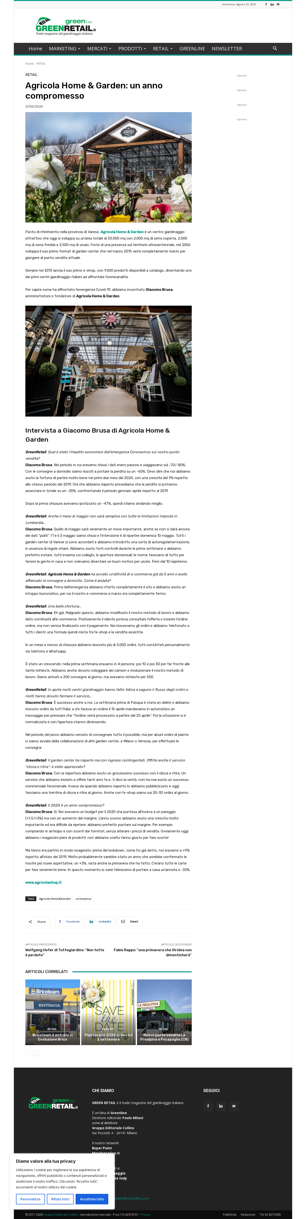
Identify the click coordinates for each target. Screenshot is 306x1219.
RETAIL (161, 48)
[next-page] (36, 1053)
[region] (62, 1181)
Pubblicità (229, 1215)
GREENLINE (192, 48)
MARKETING (62, 48)
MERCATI (97, 48)
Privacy (145, 1215)
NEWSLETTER (227, 48)
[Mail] (278, 4)
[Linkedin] (272, 4)
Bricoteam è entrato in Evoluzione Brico (53, 1037)
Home (35, 48)
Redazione (248, 1215)
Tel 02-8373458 (270, 1215)
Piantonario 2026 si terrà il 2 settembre (108, 1037)
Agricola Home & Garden (122, 232)
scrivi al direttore (105, 1123)
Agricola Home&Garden (55, 898)
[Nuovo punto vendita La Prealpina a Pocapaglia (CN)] (164, 1012)
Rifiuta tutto (60, 1199)
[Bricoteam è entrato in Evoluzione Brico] (52, 1012)
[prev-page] (28, 1053)
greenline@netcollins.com (129, 1198)
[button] (275, 49)
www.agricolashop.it (43, 882)
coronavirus (83, 898)
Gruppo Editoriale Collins (61, 1215)
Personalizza (30, 1199)
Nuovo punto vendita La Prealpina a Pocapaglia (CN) (164, 1037)
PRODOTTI (130, 48)
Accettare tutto (92, 1199)
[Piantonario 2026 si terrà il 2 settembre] (108, 1012)
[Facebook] (266, 4)
